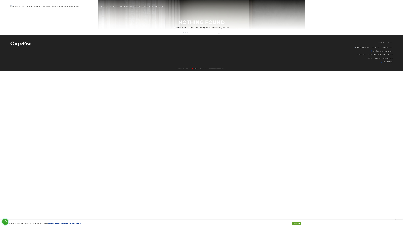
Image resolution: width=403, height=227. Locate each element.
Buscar (219, 33)
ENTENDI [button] (296, 223)
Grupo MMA (197, 69)
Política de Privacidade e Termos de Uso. (65, 223)
